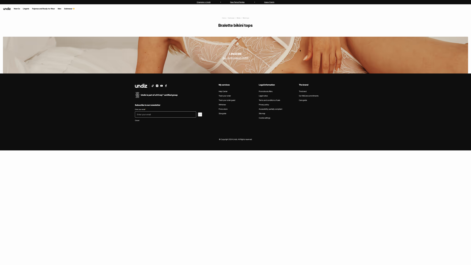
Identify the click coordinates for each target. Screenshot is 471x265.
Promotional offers (266, 91)
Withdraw (222, 105)
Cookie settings (264, 118)
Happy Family (269, 2)
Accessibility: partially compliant (270, 109)
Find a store (223, 109)
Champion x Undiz (204, 2)
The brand (303, 91)
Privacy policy (264, 105)
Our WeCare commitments (309, 96)
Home (224, 18)
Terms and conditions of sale (269, 100)
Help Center (223, 91)
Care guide (303, 100)
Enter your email (140, 109)
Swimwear (231, 18)
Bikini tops (246, 18)
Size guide (222, 113)
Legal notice (263, 96)
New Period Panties (237, 2)
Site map (262, 113)
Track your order (225, 96)
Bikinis (239, 18)
